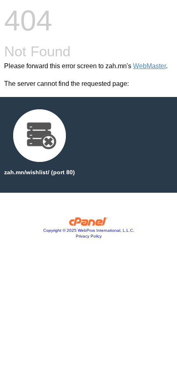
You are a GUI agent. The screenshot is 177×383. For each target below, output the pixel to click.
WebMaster (149, 65)
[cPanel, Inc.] (88, 223)
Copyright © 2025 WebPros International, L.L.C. (88, 230)
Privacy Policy (89, 236)
